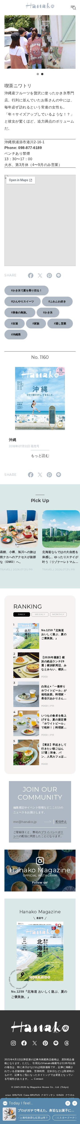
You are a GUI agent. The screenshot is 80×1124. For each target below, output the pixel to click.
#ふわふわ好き (57, 301)
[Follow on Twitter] (34, 1043)
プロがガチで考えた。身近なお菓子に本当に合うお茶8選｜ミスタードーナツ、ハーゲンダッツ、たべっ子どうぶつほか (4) (46, 1111)
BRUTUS (17, 1095)
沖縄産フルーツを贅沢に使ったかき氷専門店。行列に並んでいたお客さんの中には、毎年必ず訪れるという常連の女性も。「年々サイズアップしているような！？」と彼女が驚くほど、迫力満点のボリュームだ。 (39, 110)
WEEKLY (40, 614)
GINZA (60, 1095)
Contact (38, 1078)
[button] (38, 74)
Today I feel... (21, 1103)
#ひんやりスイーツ (22, 301)
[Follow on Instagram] (13, 1043)
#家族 (35, 323)
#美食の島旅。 (20, 312)
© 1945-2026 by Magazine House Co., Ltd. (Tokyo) (40, 1087)
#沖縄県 (16, 334)
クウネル (70, 1095)
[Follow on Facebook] (24, 1043)
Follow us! (40, 882)
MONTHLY (58, 614)
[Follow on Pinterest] (45, 1043)
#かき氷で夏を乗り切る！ (26, 290)
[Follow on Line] (56, 1043)
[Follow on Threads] (66, 1043)
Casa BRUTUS (32, 1095)
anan (8, 1095)
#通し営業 (60, 323)
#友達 (14, 323)
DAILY (21, 614)
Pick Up (40, 500)
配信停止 (61, 821)
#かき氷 (48, 312)
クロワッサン (48, 1095)
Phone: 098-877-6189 (23, 148)
